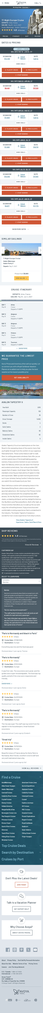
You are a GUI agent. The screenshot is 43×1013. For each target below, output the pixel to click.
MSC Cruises (26, 809)
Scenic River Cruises (8, 826)
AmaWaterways (7, 782)
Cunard (24, 799)
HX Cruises (25, 806)
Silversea (5, 830)
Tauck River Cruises (8, 833)
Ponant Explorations (28, 816)
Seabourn (25, 826)
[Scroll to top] (38, 1008)
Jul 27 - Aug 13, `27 (25, 199)
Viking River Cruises (8, 836)
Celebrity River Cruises (9, 796)
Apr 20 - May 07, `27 (25, 111)
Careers (4, 967)
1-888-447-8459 (16, 972)
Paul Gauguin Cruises (8, 816)
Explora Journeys (27, 803)
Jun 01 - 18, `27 (25, 140)
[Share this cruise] (39, 12)
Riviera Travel (6, 823)
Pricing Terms (33, 964)
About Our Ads (6, 964)
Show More (6, 684)
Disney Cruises (6, 803)
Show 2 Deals (20, 64)
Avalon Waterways (7, 789)
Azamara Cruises (27, 789)
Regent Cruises (27, 820)
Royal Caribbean (27, 823)
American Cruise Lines (29, 782)
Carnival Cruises (7, 793)
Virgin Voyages (27, 836)
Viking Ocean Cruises (29, 833)
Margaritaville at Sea (8, 809)
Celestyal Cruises (27, 796)
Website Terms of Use (20, 964)
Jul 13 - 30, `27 (25, 169)
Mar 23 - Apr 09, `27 (25, 81)
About (4, 960)
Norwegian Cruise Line (9, 813)
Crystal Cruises (6, 799)
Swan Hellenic (26, 830)
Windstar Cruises (7, 840)
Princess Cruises (7, 820)
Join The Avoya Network (16, 967)
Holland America (7, 806)
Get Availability (21, 378)
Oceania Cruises (27, 813)
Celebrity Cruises (27, 793)
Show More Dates (19, 229)
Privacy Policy (11, 960)
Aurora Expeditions (28, 786)
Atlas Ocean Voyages (8, 786)
